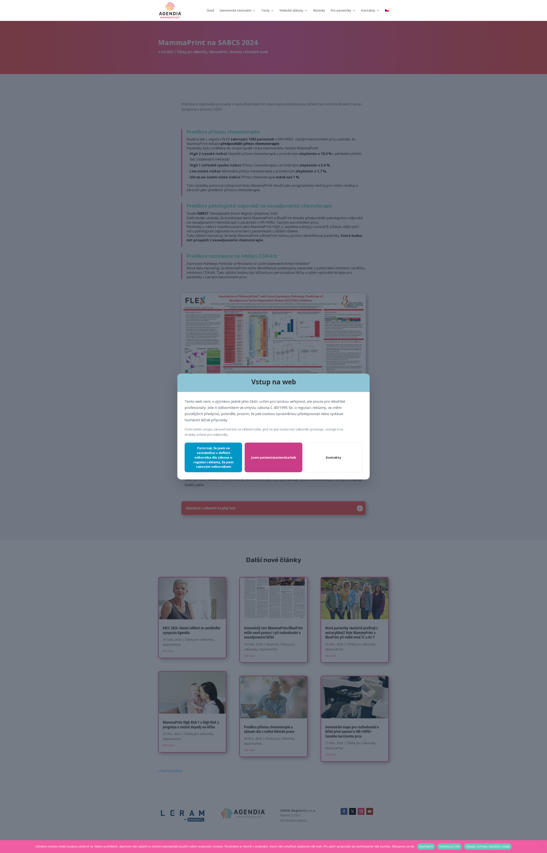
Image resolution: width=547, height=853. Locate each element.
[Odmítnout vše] (542, 846)
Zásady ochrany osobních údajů (488, 846)
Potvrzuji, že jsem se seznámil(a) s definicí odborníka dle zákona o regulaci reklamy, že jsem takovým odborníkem (213, 457)
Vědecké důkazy (291, 10)
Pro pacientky (341, 10)
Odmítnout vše (449, 846)
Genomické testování (235, 10)
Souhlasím (426, 846)
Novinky (319, 10)
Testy (265, 10)
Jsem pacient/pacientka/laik (273, 457)
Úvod (210, 10)
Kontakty (368, 10)
